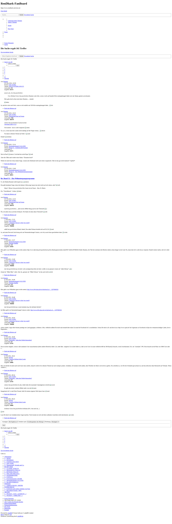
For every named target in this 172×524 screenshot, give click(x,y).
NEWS (11, 357)
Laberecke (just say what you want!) (19, 223)
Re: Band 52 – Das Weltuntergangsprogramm (17, 178)
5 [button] (4, 73)
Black (2, 514)
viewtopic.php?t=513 (10, 124)
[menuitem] (15, 20)
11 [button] (5, 77)
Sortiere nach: (23, 421)
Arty (10, 514)
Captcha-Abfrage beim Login (17, 359)
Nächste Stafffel (13, 243)
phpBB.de (20, 516)
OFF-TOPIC (12, 85)
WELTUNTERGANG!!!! (16, 86)
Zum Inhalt (4, 11)
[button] (8, 62)
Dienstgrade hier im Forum (16, 116)
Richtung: (48, 421)
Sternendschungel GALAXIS (17, 146)
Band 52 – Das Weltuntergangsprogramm (20, 171)
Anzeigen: (5, 421)
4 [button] (4, 72)
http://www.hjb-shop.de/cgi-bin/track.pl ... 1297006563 (42, 289)
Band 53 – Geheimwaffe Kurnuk (18, 147)
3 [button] (4, 70)
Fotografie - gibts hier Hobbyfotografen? (20, 340)
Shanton (5, 81)
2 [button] (4, 69)
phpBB (10, 513)
